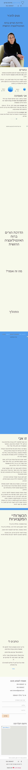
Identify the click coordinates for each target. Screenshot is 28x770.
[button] (1, 658)
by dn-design (17, 767)
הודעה (24, 708)
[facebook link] (21, 5)
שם (25, 698)
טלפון (24, 703)
